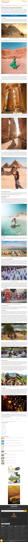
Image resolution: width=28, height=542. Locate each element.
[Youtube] (14, 506)
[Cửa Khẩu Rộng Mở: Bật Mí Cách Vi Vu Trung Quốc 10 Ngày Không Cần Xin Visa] (2, 438)
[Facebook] (11, 506)
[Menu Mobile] (26, 1)
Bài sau (25, 421)
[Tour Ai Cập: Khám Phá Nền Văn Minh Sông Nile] (2, 461)
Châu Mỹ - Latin (23, 535)
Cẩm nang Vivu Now (4, 436)
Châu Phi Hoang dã (3, 432)
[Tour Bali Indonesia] (14, 474)
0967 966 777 (7, 520)
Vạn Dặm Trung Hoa (17, 531)
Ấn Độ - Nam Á (23, 530)
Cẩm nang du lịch (10, 527)
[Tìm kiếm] (26, 4)
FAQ (1, 534)
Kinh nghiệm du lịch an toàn (10, 530)
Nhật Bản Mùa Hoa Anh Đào (17, 529)
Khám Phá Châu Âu (17, 532)
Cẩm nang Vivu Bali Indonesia (10, 537)
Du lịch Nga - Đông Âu (4, 431)
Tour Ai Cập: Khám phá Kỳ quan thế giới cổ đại (10, 462)
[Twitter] (13, 506)
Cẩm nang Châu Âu (10, 538)
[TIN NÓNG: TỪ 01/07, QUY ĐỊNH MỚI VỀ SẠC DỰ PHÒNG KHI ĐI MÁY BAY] (2, 447)
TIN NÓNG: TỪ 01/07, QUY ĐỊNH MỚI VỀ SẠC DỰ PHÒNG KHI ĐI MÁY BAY (14, 445)
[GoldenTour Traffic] (14, 494)
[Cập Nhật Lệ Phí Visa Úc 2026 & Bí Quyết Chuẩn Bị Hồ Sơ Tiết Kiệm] (2, 444)
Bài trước (22, 421)
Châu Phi (22, 534)
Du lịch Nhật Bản (3, 427)
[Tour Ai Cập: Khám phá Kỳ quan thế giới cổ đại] (2, 463)
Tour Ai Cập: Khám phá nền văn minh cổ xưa (10, 457)
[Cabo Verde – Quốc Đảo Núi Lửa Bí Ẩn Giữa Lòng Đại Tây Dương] (2, 441)
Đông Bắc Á (22, 528)
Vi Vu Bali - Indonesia (3, 429)
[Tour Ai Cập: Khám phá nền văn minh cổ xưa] (2, 458)
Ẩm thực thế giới (10, 531)
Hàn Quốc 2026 (16, 534)
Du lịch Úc (2, 430)
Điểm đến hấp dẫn (3, 433)
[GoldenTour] (5, 1)
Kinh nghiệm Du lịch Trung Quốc (10, 534)
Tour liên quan (4, 453)
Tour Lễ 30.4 (16, 533)
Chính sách (2, 533)
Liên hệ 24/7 (3, 535)
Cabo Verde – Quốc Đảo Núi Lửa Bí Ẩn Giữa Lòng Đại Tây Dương (12, 440)
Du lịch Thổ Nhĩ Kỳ (3, 426)
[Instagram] (16, 506)
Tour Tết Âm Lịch (16, 538)
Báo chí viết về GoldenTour (3, 532)
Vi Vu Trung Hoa (3, 428)
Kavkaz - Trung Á (23, 529)
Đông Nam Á (23, 527)
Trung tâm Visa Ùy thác (3, 529)
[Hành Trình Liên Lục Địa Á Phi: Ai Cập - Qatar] (2, 455)
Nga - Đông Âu (23, 536)
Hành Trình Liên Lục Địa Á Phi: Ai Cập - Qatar (10, 454)
